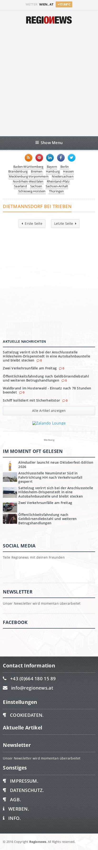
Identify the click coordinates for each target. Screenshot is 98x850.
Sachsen (36, 186)
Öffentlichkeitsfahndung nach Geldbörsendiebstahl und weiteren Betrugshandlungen (46, 378)
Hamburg (53, 171)
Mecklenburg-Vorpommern (29, 176)
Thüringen (56, 191)
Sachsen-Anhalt (57, 186)
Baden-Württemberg (28, 166)
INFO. (14, 818)
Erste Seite (33, 223)
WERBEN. (18, 809)
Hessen (68, 171)
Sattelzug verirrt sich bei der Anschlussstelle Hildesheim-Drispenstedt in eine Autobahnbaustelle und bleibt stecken (46, 356)
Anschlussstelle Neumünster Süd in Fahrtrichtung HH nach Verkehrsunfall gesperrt (50, 477)
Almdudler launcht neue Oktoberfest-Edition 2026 (55, 464)
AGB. (15, 799)
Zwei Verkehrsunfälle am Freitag (30, 368)
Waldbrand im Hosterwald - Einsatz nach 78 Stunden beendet (47, 390)
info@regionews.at (32, 688)
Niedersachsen (63, 176)
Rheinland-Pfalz (58, 181)
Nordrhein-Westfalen (28, 181)
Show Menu (52, 142)
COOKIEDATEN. (27, 715)
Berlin (64, 166)
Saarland (20, 186)
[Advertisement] (49, 80)
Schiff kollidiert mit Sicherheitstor (31, 400)
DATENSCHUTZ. (27, 790)
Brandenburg (18, 171)
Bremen (36, 171)
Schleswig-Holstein (32, 191)
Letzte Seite (63, 223)
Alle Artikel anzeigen (49, 410)
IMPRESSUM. (24, 781)
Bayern (52, 166)
